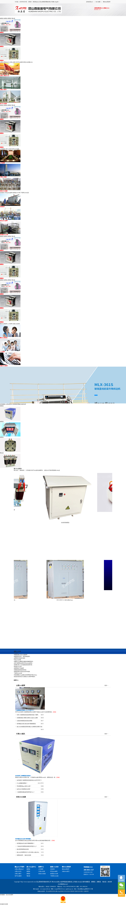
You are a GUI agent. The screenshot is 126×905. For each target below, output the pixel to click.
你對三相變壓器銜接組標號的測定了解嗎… (28, 715)
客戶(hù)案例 (19, 62)
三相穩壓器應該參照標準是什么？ (26, 792)
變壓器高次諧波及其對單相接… (22, 671)
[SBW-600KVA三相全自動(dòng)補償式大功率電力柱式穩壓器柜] (57, 579)
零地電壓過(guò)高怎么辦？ (24, 786)
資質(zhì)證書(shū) (28, 62)
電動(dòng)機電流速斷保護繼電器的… (24, 661)
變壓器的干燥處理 (19, 668)
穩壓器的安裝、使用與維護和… (22, 656)
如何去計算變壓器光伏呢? (23, 789)
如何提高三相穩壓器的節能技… (23, 775)
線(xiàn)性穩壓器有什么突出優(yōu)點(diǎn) (28, 852)
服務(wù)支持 (17, 651)
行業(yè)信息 (8, 149)
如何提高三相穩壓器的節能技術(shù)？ (29, 780)
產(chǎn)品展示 (18, 468)
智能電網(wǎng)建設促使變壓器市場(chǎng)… (26, 675)
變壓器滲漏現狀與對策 (20, 670)
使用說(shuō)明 (17, 192)
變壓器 (5, 18)
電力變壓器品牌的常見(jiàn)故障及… (23, 663)
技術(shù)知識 (15, 149)
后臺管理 (86, 891)
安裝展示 (2, 192)
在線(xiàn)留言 (16, 323)
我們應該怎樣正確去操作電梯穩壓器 (26, 723)
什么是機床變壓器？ (22, 783)
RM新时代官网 (4, 904)
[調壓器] (63, 445)
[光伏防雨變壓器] (57, 497)
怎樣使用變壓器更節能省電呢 (24, 720)
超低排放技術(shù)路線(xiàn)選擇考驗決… (25, 676)
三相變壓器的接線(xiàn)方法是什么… (25, 710)
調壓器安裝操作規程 (19, 658)
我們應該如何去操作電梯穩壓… (23, 839)
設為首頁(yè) (89, 1)
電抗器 (13, 18)
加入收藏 (98, 1)
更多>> (106, 685)
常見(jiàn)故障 (9, 192)
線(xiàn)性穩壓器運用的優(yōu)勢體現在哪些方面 (29, 726)
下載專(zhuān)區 (25, 192)
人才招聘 (9, 323)
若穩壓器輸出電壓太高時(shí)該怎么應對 (27, 717)
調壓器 (9, 18)
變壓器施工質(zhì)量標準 (20, 654)
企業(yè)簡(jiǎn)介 (4, 62)
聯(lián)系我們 (106, 1)
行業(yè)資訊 (20, 734)
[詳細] (54, 712)
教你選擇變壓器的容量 (23, 849)
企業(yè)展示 (12, 62)
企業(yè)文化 (18, 871)
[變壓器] (63, 429)
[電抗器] (63, 461)
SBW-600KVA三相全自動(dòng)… (56, 600)
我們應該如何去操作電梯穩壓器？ (26, 843)
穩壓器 (2, 18)
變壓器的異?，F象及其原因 (24, 855)
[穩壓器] (63, 414)
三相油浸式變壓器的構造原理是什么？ (27, 846)
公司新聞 (2, 149)
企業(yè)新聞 (20, 685)
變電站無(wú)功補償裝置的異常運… (23, 665)
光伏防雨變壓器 (57, 522)
